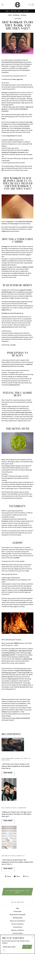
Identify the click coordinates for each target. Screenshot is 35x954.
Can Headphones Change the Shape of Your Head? (16, 759)
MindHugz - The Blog (19, 15)
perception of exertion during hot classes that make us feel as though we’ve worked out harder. (17, 375)
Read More (8, 773)
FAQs (17, 908)
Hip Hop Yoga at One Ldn (9, 150)
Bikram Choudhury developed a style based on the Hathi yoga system (17, 104)
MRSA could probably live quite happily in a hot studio (16, 581)
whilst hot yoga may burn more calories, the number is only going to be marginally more (15, 407)
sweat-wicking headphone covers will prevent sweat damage (16, 715)
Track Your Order (17, 933)
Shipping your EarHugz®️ (17, 915)
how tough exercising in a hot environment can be (17, 85)
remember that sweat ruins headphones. (14, 703)
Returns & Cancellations (17, 921)
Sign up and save (17, 902)
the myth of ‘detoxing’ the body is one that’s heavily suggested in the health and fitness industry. (15, 478)
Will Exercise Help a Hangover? (14, 807)
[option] (17, 11)
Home (10, 15)
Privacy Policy (17, 927)
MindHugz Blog (17, 918)
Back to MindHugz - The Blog (19, 891)
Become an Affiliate (17, 930)
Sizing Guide (17, 911)
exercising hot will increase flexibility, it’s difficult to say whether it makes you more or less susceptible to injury (17, 515)
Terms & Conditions (17, 924)
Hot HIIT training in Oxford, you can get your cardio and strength (17, 159)
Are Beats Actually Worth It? (13, 855)
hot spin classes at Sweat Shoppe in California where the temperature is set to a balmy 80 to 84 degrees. (17, 144)
